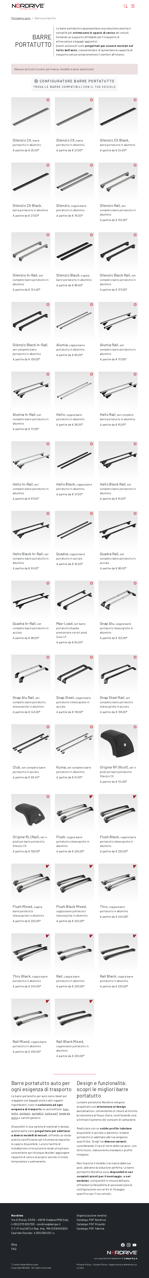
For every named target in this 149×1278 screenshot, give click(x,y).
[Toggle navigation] (133, 6)
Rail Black (108, 976)
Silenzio (62, 205)
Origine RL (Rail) (26, 837)
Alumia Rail (109, 345)
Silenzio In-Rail (25, 275)
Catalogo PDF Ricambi (91, 1224)
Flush (60, 837)
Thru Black (22, 976)
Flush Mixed (22, 906)
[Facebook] (123, 1245)
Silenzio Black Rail (115, 275)
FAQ (13, 1248)
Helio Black (65, 484)
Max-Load (64, 623)
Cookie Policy (100, 1264)
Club (16, 767)
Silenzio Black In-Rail (30, 345)
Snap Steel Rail (112, 697)
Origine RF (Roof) (114, 767)
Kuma (61, 767)
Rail (59, 976)
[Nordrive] (56, 6)
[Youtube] (134, 1245)
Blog (14, 1244)
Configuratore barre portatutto (74, 83)
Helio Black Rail (112, 484)
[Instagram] (128, 1245)
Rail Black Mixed (69, 1041)
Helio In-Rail (23, 484)
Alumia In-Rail (24, 414)
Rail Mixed (21, 1041)
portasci (24, 1113)
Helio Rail (107, 414)
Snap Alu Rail (23, 697)
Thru (104, 906)
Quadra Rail (109, 554)
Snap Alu (107, 623)
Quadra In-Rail (24, 623)
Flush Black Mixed (71, 906)
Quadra (62, 554)
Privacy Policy (84, 1264)
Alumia (62, 345)
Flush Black (109, 837)
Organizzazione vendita (92, 1215)
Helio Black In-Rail (28, 554)
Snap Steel (65, 697)
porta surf (51, 1113)
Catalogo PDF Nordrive (91, 1219)
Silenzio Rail (110, 205)
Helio (60, 414)
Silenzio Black (68, 275)
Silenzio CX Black (114, 140)
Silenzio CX (22, 140)
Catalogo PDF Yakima (90, 1228)
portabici (38, 1113)
